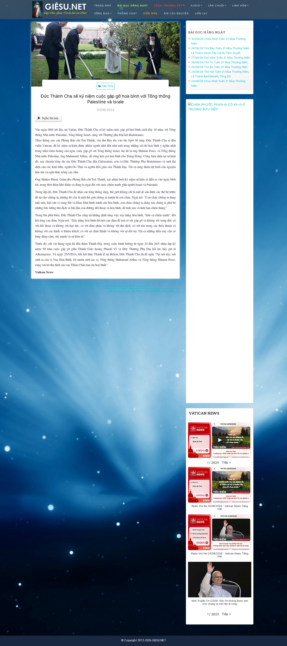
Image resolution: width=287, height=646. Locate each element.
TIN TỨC (107, 86)
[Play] (219, 440)
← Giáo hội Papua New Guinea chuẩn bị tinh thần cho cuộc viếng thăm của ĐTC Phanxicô (90, 286)
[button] (226, 462)
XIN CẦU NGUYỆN (176, 13)
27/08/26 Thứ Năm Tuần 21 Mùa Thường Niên (220, 57)
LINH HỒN (239, 5)
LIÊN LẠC (201, 13)
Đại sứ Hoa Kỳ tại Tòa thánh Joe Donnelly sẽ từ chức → (143, 290)
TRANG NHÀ (102, 5)
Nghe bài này (50, 118)
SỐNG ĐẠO (102, 13)
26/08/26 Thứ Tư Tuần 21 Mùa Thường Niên (219, 62)
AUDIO (195, 5)
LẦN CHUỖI (216, 5)
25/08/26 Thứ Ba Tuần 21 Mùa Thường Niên (219, 67)
